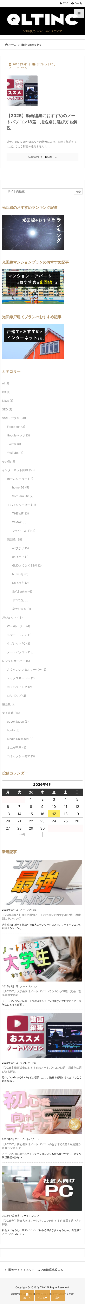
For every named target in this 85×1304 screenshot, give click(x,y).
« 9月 (22, 834)
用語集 (8, 704)
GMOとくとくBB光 (27, 565)
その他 (8, 461)
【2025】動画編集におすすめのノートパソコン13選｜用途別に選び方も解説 (42, 121)
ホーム (12, 44)
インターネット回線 (18, 470)
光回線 (14, 539)
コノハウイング (19, 687)
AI (5, 383)
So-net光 (20, 582)
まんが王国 (16, 747)
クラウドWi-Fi (23, 530)
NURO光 (20, 574)
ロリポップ (16, 695)
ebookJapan (18, 721)
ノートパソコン (18, 68)
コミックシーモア (21, 756)
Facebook (16, 426)
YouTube (15, 452)
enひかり (20, 556)
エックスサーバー (21, 678)
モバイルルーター (21, 504)
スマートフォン (19, 635)
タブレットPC (45, 64)
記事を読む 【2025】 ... (42, 156)
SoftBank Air (22, 496)
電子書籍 (11, 713)
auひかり (20, 548)
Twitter (14, 444)
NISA (7, 400)
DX (6, 392)
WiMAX (19, 522)
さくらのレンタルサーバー (26, 669)
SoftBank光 (22, 591)
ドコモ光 (20, 600)
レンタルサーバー (16, 661)
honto (13, 730)
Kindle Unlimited (20, 739)
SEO (7, 409)
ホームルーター (20, 478)
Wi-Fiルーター (18, 626)
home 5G (20, 487)
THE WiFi (20, 513)
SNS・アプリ (14, 418)
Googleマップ (18, 435)
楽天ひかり (21, 609)
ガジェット (12, 617)
